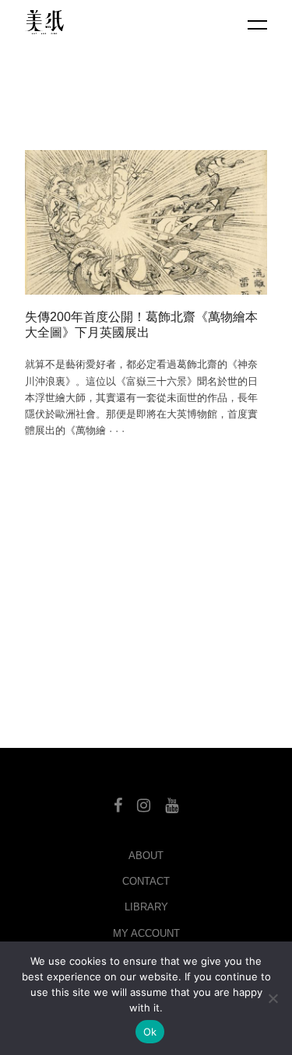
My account (146, 933)
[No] (272, 998)
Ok (150, 1031)
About (146, 855)
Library (146, 907)
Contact (146, 881)
